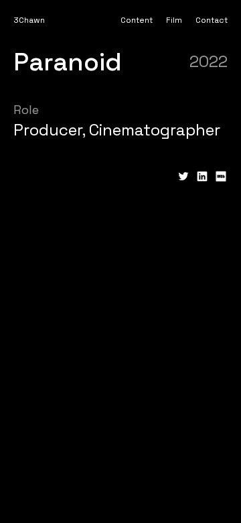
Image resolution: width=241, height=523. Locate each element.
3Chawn (29, 20)
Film (174, 20)
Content (136, 20)
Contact (211, 20)
